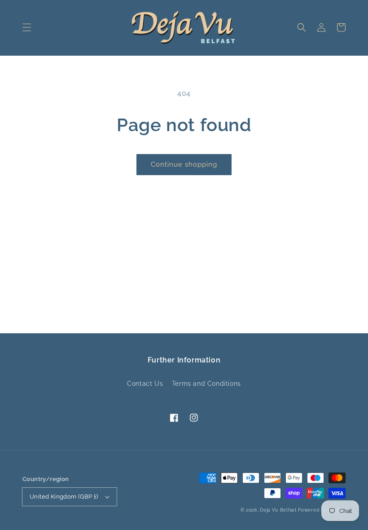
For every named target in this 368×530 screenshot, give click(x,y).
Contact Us (145, 383)
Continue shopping (184, 164)
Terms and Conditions (206, 383)
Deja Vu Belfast (278, 510)
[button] (27, 27)
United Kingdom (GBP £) (64, 496)
